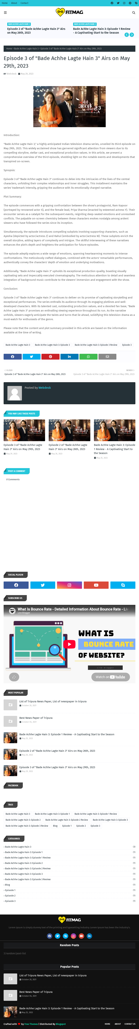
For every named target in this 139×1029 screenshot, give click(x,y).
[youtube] (96, 585)
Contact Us (130, 1024)
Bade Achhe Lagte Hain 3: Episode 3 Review (96, 345)
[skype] (135, 3)
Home (5, 3)
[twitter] (118, 3)
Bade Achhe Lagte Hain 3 (26, 48)
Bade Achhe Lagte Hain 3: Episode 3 (52, 345)
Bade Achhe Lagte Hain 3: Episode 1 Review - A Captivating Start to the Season (100, 30)
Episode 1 (66, 826)
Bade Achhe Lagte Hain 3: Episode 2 (23, 820)
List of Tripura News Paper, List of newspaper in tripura (53, 701)
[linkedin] (89, 936)
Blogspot (61, 1024)
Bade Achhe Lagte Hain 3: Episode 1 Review (96, 814)
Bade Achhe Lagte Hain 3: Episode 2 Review (66, 820)
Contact (24, 3)
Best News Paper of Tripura (35, 718)
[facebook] (112, 3)
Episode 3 (127, 345)
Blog (55, 826)
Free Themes (31, 1024)
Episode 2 (81, 826)
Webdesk (11, 73)
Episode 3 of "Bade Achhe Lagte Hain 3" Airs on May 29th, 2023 (23, 447)
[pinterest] (130, 3)
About (14, 3)
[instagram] (124, 3)
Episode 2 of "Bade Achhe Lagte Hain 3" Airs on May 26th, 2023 (35, 30)
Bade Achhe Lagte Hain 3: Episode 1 (52, 814)
